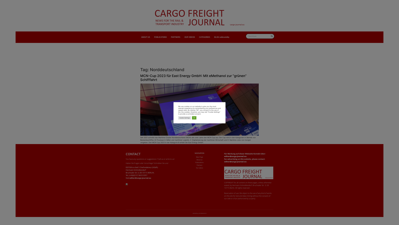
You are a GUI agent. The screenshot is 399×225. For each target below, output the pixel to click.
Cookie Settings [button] (184, 118)
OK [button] (194, 118)
